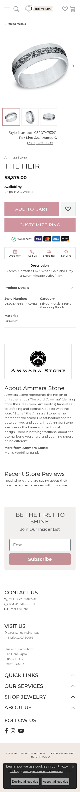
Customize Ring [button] (40, 224)
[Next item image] (73, 65)
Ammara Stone (15, 157)
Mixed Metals (17, 24)
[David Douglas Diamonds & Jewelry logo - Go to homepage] (40, 8)
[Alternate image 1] (11, 117)
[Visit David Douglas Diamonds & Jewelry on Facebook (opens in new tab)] (6, 731)
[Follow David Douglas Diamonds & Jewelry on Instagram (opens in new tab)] (13, 731)
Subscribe (40, 559)
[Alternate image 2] (30, 117)
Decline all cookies (25, 781)
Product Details (16, 287)
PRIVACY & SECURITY (33, 753)
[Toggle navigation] (7, 9)
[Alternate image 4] (68, 117)
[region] (40, 66)
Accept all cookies (55, 781)
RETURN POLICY (40, 756)
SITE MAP (11, 753)
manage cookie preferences (43, 771)
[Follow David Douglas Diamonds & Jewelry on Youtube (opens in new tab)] (21, 731)
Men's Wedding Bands (55, 305)
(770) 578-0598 (40, 143)
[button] (16, 8)
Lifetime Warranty (61, 753)
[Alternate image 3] (49, 117)
